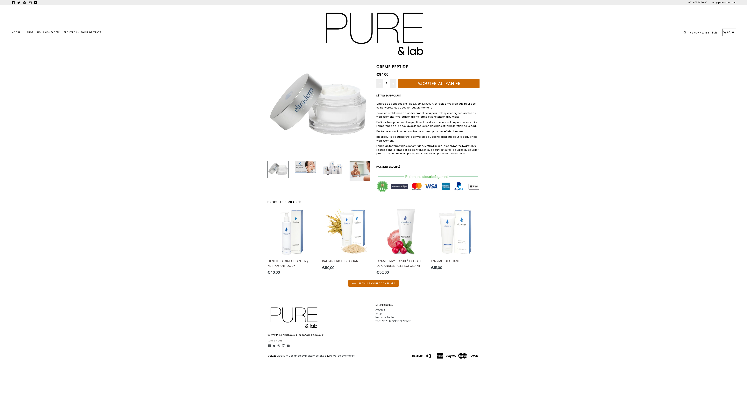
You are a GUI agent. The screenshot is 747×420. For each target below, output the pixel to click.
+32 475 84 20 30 (697, 2)
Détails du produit (388, 95)
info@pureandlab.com (724, 2)
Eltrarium (282, 356)
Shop (30, 32)
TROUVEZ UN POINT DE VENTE (82, 32)
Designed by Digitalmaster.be (307, 356)
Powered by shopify (341, 356)
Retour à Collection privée (376, 283)
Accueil (17, 32)
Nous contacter (48, 32)
